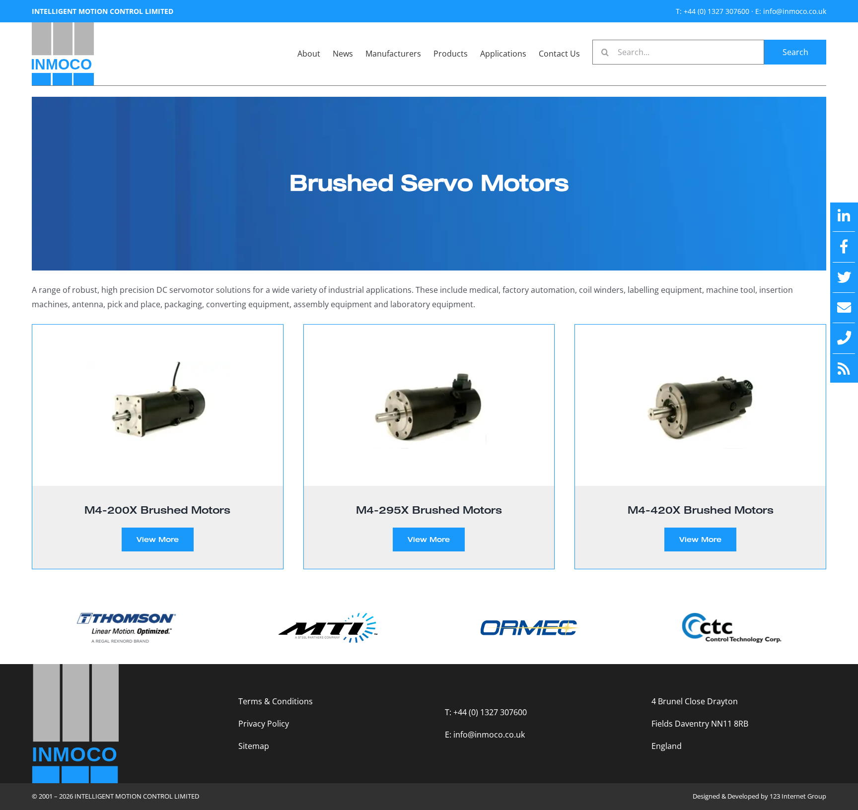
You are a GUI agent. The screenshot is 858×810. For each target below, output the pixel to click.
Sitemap (253, 746)
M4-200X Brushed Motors (157, 510)
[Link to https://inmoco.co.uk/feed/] (844, 369)
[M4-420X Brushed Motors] (700, 405)
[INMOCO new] (63, 26)
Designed (706, 796)
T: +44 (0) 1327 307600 (712, 11)
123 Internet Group (798, 796)
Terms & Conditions (275, 701)
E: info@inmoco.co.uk (790, 11)
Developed (743, 796)
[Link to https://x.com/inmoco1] (844, 277)
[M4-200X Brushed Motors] (157, 405)
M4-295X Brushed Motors (429, 510)
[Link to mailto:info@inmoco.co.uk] (844, 308)
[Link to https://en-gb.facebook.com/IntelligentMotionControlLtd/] (844, 247)
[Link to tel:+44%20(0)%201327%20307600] (844, 338)
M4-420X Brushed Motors (701, 510)
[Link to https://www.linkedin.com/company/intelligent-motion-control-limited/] (844, 216)
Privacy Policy (263, 723)
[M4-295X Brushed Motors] (429, 405)
